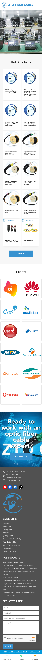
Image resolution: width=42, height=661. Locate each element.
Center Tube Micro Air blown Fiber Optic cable (20, 568)
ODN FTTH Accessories (11, 545)
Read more (8, 99)
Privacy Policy (8, 548)
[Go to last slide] (2, 32)
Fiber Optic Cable (9, 542)
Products (6, 533)
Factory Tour (7, 529)
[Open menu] (38, 4)
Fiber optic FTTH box (10, 577)
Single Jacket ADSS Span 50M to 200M (17, 583)
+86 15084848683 (12, 475)
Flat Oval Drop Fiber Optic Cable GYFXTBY (18, 565)
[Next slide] (40, 32)
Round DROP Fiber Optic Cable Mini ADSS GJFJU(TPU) (18, 572)
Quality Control (8, 536)
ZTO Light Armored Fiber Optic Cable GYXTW (19, 580)
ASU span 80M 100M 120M (13, 562)
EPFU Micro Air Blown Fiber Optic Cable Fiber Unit (19, 588)
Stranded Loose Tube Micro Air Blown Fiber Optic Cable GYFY (19, 593)
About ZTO (7, 526)
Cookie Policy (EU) (9, 551)
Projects (6, 523)
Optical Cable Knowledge (12, 539)
